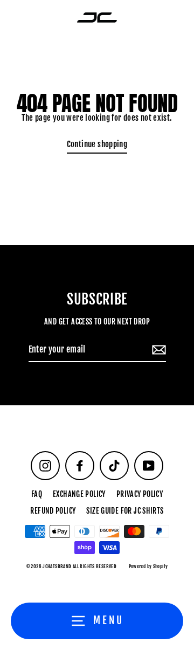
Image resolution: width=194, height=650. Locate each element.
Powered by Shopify (148, 566)
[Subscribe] (157, 350)
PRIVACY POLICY (139, 494)
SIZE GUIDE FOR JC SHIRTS (124, 510)
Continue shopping (97, 144)
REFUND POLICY (52, 510)
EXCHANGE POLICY (79, 494)
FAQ (36, 494)
